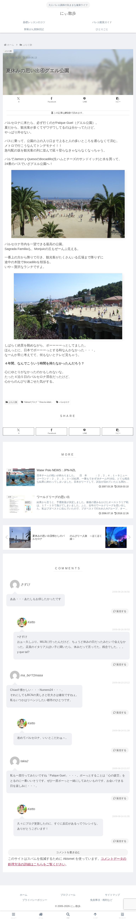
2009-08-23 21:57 (121, 768)
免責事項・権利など (101, 900)
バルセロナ (64, 402)
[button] (117, 100)
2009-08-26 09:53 (121, 629)
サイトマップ (112, 894)
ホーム (23, 894)
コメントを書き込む (68, 852)
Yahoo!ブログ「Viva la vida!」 (38, 402)
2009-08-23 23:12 (121, 683)
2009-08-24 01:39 (121, 731)
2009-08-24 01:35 (121, 816)
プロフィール (68, 894)
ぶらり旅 (13, 402)
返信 (118, 611)
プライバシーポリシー (34, 900)
